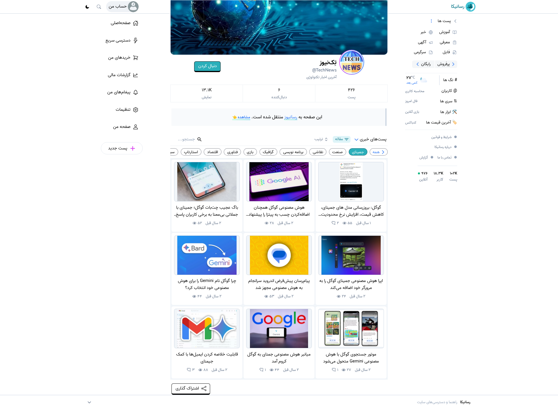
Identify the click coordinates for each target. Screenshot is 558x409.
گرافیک (268, 152)
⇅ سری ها (448, 101)
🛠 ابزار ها (448, 112)
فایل (446, 52)
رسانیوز (290, 117)
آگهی (422, 42)
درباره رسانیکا (445, 147)
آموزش (444, 32)
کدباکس (410, 122)
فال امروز (411, 101)
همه (376, 152)
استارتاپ (191, 152)
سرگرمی (420, 52)
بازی (250, 152)
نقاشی (318, 152)
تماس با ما (447, 157)
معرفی (445, 42)
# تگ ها (450, 80)
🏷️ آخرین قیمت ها (441, 122)
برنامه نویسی (293, 152)
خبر (423, 32)
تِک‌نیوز (324, 65)
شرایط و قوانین (444, 137)
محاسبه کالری (414, 91)
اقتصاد (212, 152)
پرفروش (443, 64)
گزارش (426, 157)
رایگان (426, 64)
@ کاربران (449, 91)
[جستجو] (99, 6)
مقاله (339, 139)
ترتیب (318, 139)
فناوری (232, 152)
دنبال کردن (207, 65)
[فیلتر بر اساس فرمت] (431, 21)
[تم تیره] (87, 6)
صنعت (337, 152)
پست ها (444, 21)
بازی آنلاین (412, 112)
